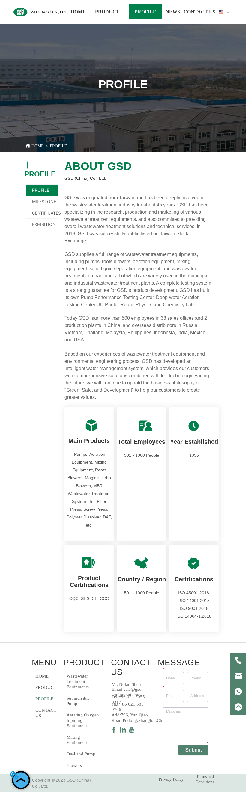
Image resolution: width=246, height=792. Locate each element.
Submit (193, 750)
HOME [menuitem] (78, 11)
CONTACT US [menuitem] (199, 11)
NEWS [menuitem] (173, 11)
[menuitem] (107, 11)
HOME (38, 146)
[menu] (143, 11)
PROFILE (58, 146)
